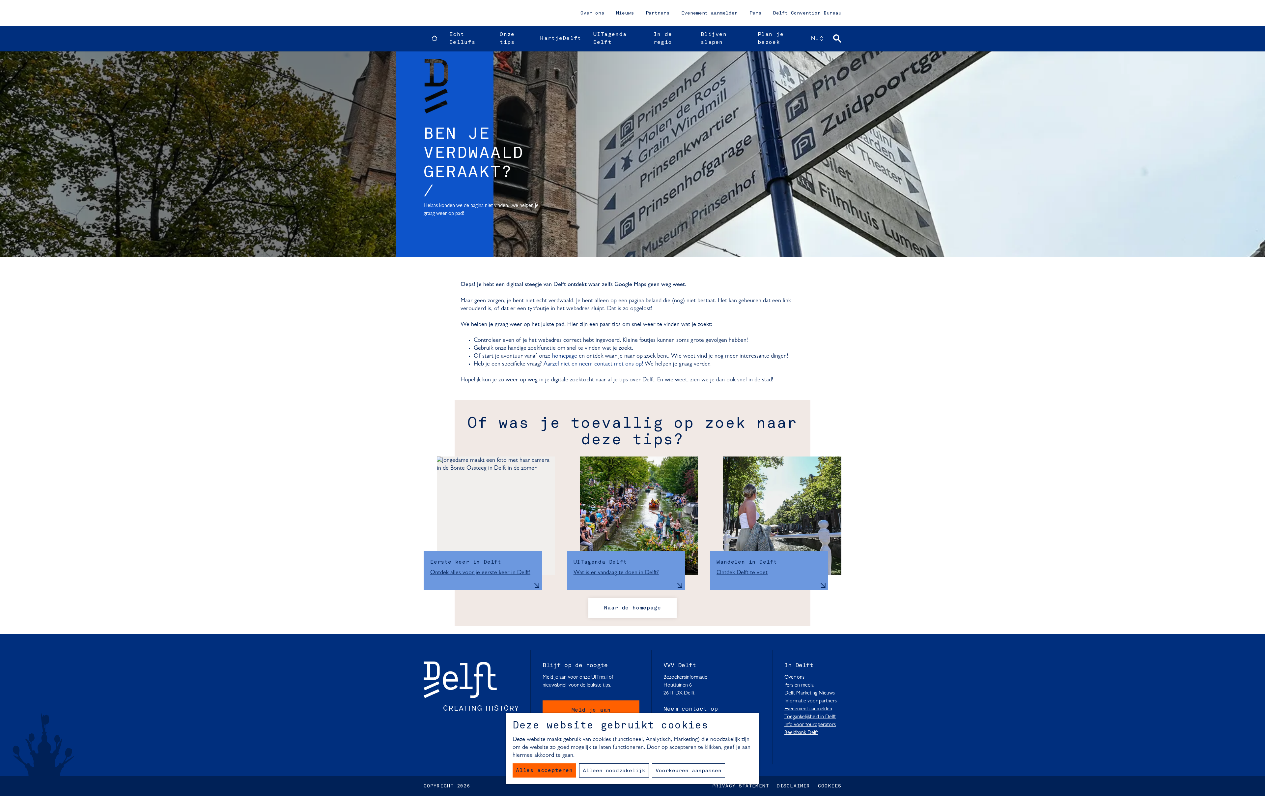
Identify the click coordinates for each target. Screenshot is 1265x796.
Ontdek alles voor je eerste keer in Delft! (480, 573)
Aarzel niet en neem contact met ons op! (594, 364)
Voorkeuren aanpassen (688, 771)
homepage (564, 356)
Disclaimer (793, 786)
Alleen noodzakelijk (614, 771)
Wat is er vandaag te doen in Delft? (616, 573)
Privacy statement (740, 786)
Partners (657, 13)
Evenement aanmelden (709, 13)
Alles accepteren (544, 770)
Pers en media (799, 685)
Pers (755, 13)
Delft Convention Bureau (807, 13)
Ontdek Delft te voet (742, 573)
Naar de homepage (632, 608)
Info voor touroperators (810, 724)
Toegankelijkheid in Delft (810, 717)
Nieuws (625, 13)
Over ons (592, 13)
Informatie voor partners (810, 701)
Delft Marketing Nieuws (809, 693)
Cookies (829, 786)
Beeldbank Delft (801, 732)
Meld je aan (591, 710)
